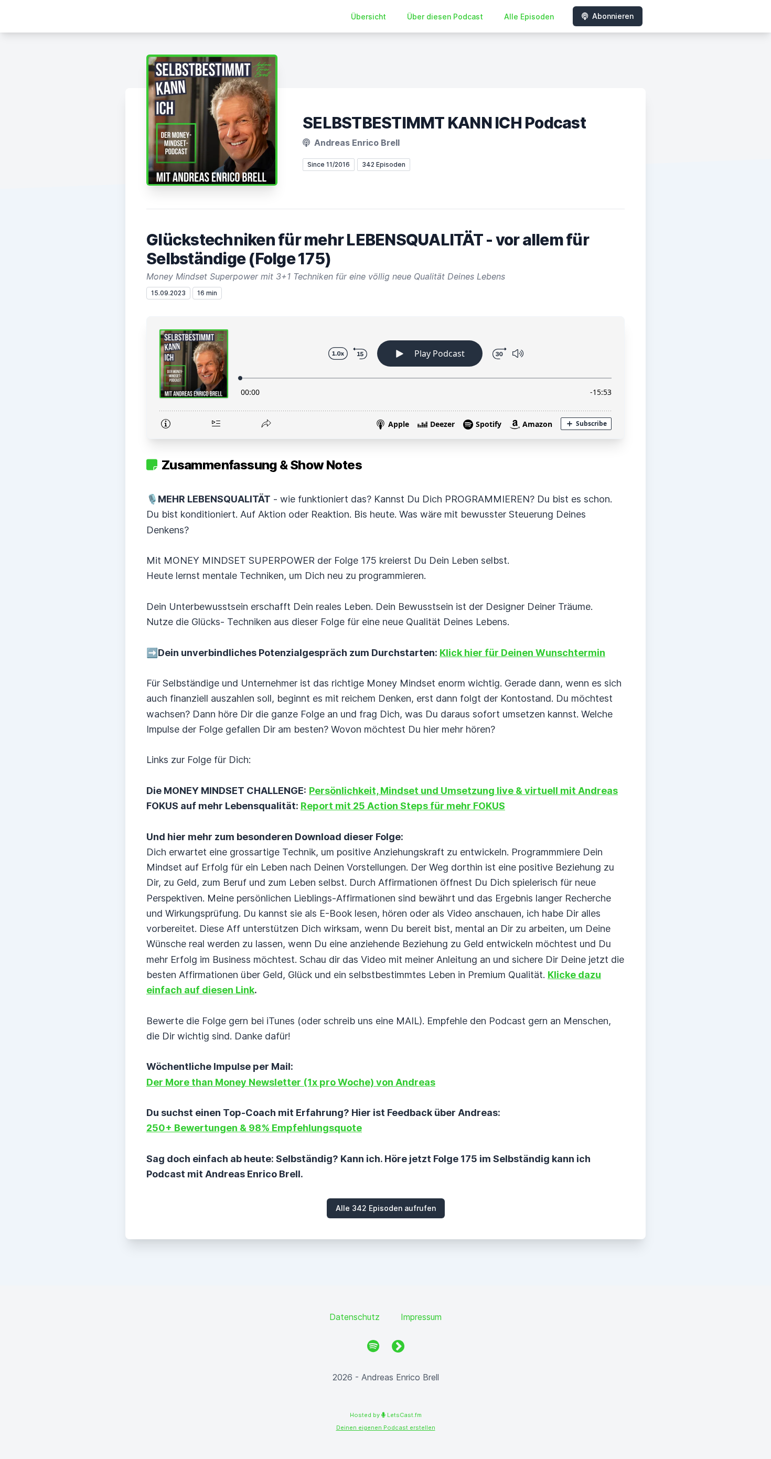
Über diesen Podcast (445, 16)
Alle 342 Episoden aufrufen (386, 1208)
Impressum (421, 1317)
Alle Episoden (529, 16)
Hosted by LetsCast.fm (386, 1415)
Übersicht (368, 16)
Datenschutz (354, 1317)
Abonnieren (613, 16)
